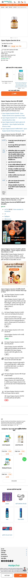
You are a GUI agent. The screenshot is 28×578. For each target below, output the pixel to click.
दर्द (5, 214)
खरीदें (20, 575)
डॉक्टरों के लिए (3, 554)
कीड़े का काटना (7, 219)
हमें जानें (2, 548)
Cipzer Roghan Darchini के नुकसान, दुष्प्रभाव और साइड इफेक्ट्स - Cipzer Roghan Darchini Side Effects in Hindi (13, 124)
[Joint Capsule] (7, 438)
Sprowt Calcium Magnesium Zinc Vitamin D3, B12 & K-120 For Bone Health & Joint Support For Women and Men (21, 84)
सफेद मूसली (3, 151)
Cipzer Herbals (7, 56)
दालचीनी (4, 140)
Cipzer (6, 53)
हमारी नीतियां (3, 550)
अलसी (3, 180)
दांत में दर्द (6, 209)
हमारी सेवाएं (3, 552)
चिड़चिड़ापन (7, 216)
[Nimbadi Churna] (7, 461)
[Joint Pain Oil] (20, 438)
